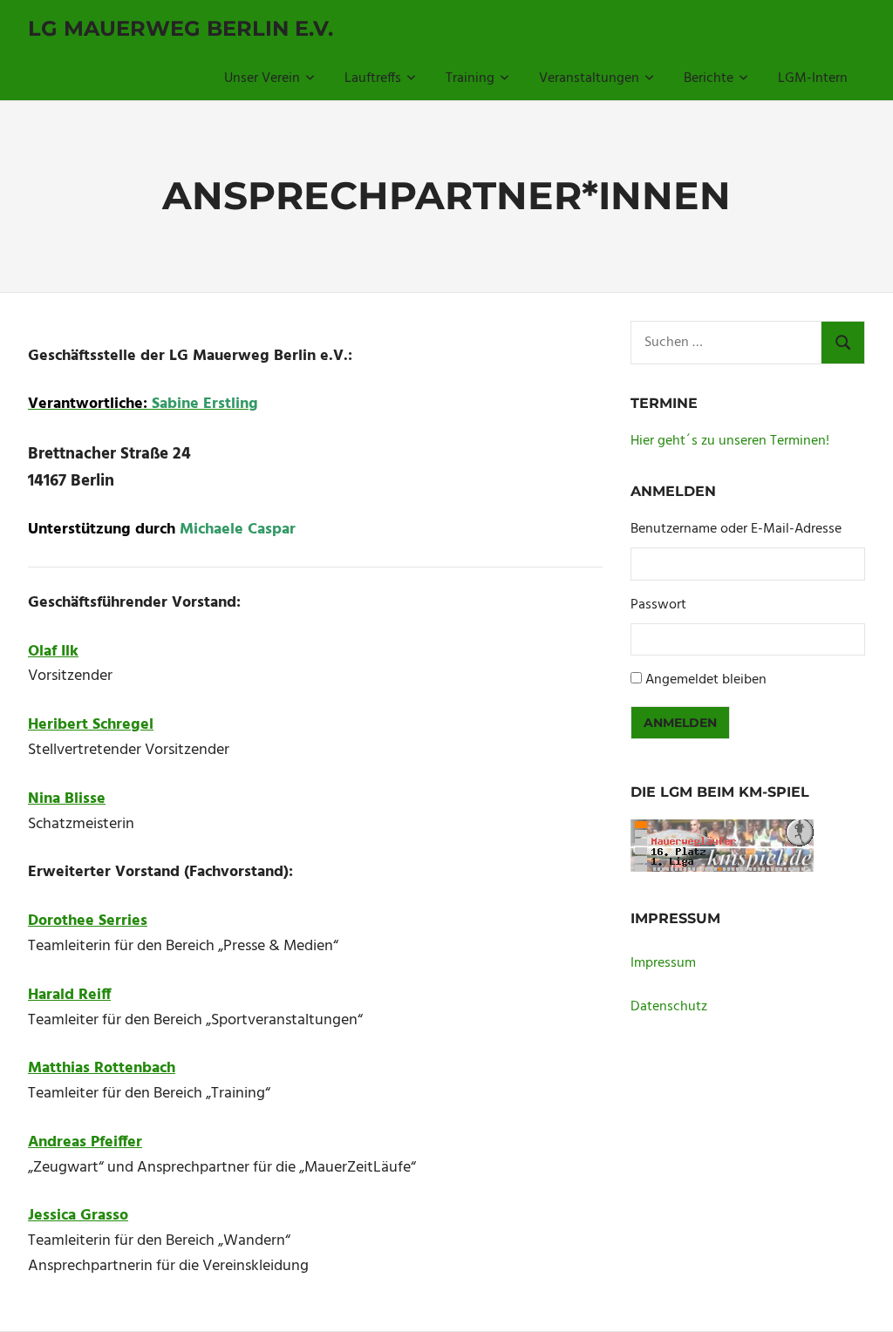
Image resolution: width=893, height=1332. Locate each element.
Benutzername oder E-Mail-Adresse (736, 529)
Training (470, 78)
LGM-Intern (813, 78)
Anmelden (680, 723)
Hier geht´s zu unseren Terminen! (730, 441)
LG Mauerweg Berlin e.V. (180, 28)
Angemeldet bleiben (706, 680)
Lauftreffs (372, 78)
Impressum (663, 963)
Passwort (658, 605)
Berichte (708, 78)
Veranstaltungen (589, 78)
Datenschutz (669, 1007)
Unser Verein (262, 78)
